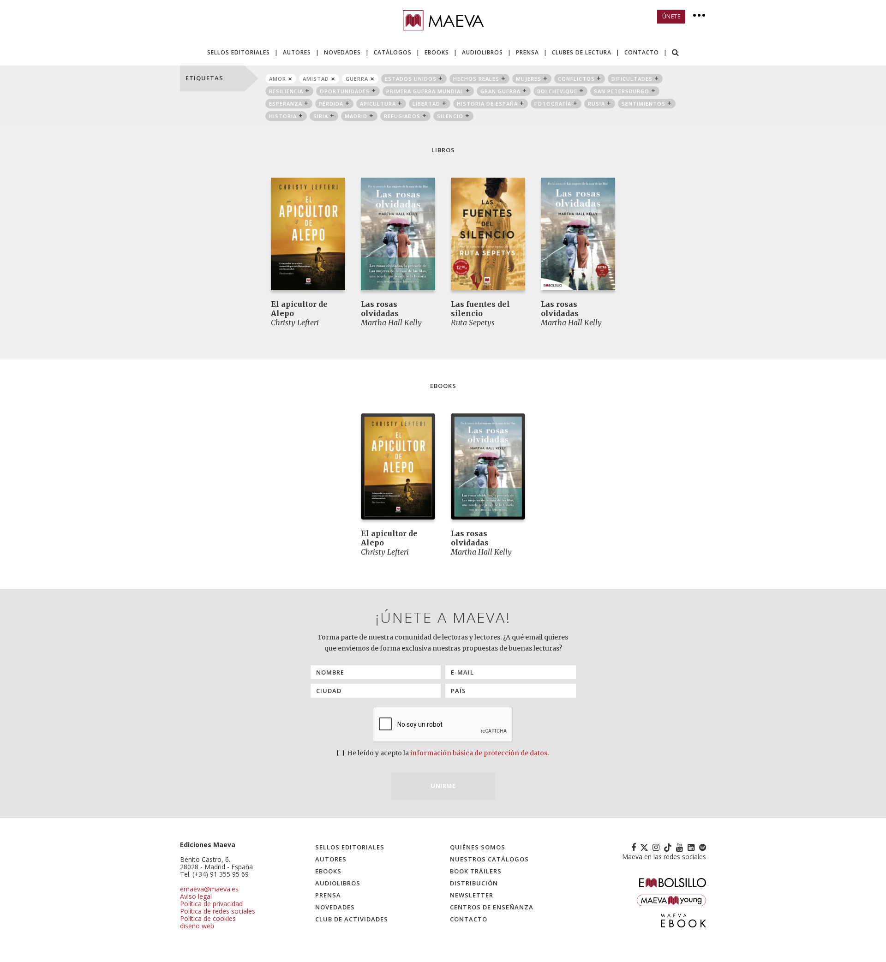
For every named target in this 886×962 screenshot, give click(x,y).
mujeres (528, 78)
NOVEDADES (342, 52)
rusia (596, 103)
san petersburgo (621, 91)
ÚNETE (671, 16)
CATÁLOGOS (393, 52)
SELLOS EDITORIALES (238, 52)
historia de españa (487, 103)
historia (283, 116)
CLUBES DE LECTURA (581, 52)
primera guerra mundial (425, 91)
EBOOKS (437, 52)
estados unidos (411, 78)
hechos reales (476, 78)
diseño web (197, 925)
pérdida (331, 103)
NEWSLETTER (471, 895)
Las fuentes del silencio (480, 308)
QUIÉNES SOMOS (477, 847)
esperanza (285, 103)
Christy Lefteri (295, 322)
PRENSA (527, 52)
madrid (356, 116)
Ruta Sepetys (473, 322)
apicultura (378, 103)
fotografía (552, 103)
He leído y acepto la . (447, 753)
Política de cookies (208, 918)
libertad (426, 103)
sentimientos (643, 103)
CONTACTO (641, 52)
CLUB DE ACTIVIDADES (351, 919)
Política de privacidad (211, 903)
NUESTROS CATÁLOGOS (489, 859)
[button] (675, 53)
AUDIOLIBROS (482, 52)
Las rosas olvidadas (380, 308)
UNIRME (443, 786)
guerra (357, 78)
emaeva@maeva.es (209, 888)
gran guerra (500, 91)
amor (277, 78)
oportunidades (345, 91)
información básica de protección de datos (478, 753)
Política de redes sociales (217, 911)
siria (320, 116)
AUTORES (297, 52)
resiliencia (286, 91)
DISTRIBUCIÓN (474, 883)
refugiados (402, 116)
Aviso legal (196, 896)
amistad (316, 78)
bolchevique (557, 91)
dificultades (632, 78)
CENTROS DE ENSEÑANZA (491, 907)
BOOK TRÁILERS (476, 871)
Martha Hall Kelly (391, 322)
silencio (450, 116)
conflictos (576, 78)
